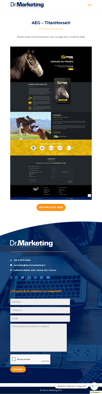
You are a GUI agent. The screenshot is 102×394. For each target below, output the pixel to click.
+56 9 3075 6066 (22, 260)
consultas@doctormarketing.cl (29, 265)
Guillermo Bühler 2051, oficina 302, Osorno (34, 270)
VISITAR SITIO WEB (51, 207)
